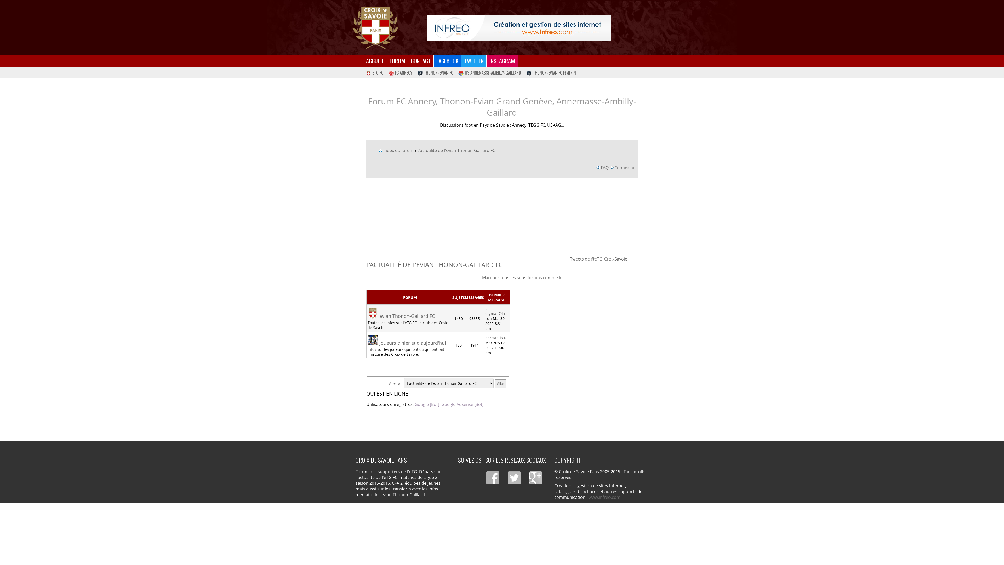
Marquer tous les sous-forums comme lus (523, 277)
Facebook (447, 60)
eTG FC (378, 73)
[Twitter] (514, 477)
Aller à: (395, 383)
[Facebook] (492, 477)
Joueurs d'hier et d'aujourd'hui (412, 343)
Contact (421, 60)
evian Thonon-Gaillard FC (407, 316)
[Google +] (535, 477)
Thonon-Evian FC (438, 73)
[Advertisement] (502, 216)
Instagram (502, 60)
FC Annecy (403, 73)
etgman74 (494, 313)
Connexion (625, 168)
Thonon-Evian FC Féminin (554, 73)
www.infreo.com (604, 497)
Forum (397, 60)
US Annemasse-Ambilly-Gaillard (493, 73)
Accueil (375, 60)
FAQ (605, 168)
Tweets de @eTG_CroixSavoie (598, 259)
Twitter (474, 60)
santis (497, 337)
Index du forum (398, 150)
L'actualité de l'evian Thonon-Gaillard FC (456, 150)
